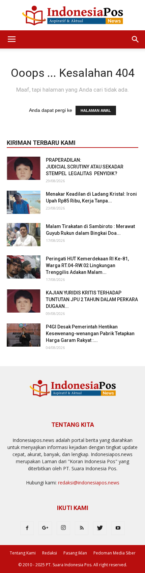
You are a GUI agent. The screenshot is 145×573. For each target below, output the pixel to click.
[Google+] (45, 528)
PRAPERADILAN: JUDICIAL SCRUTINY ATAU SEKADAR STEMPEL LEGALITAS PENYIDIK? (85, 166)
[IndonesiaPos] (72, 15)
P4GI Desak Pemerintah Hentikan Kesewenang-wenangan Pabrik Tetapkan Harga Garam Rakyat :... (90, 333)
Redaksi (49, 553)
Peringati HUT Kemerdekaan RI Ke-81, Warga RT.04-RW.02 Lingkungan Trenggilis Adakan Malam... (87, 265)
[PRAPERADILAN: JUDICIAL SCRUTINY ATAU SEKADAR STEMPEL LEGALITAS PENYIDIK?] (23, 168)
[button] (135, 39)
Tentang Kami (23, 553)
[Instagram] (63, 528)
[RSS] (81, 528)
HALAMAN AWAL (96, 110)
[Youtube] (118, 528)
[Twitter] (100, 528)
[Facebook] (27, 528)
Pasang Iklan (75, 553)
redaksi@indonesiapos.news (88, 482)
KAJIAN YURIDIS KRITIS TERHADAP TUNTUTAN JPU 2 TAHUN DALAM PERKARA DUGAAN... (92, 299)
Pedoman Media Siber (114, 553)
